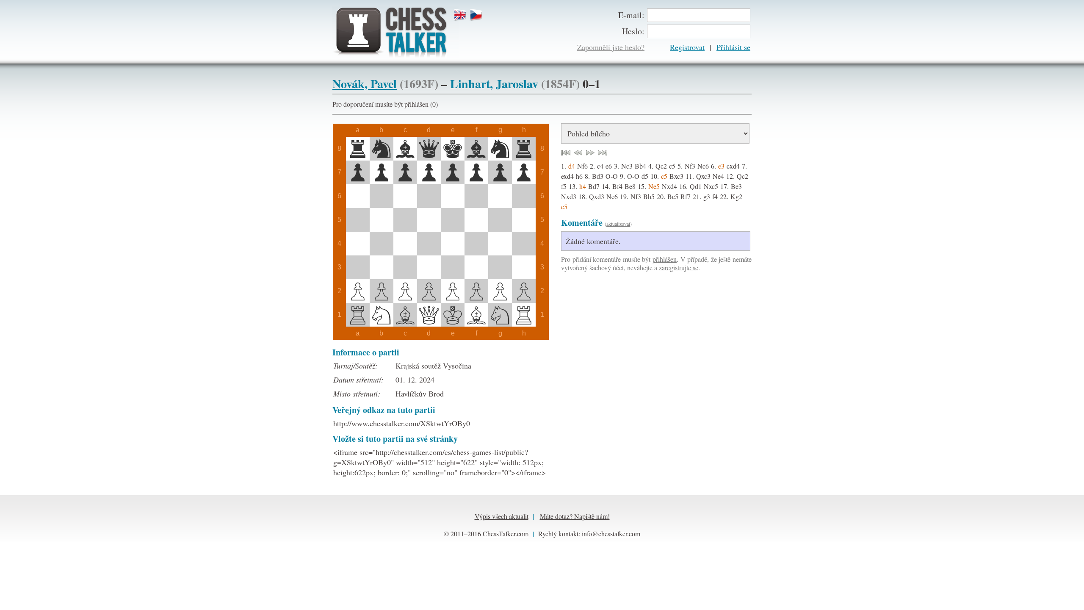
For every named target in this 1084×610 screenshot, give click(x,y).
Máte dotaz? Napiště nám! (575, 516)
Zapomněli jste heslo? (610, 47)
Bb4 (640, 165)
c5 (672, 165)
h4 (582, 186)
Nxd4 (669, 186)
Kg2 (736, 196)
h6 (579, 176)
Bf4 (617, 186)
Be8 (630, 186)
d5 (645, 176)
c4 (600, 165)
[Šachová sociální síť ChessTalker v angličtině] (461, 15)
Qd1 (696, 186)
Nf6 (582, 165)
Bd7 (594, 186)
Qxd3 (596, 196)
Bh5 (649, 196)
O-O (612, 176)
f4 (715, 196)
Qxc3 (703, 176)
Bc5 (672, 196)
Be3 (736, 186)
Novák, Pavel (364, 83)
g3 (706, 196)
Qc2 (661, 165)
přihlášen (665, 259)
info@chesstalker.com (611, 533)
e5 (564, 206)
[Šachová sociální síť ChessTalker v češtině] (477, 15)
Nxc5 (711, 186)
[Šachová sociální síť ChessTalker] (395, 32)
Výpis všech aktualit (501, 516)
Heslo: (633, 31)
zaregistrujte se (678, 267)
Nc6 (703, 165)
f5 (564, 186)
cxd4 (733, 165)
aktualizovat (618, 223)
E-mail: (631, 15)
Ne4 (718, 176)
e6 (609, 165)
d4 (571, 165)
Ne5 (654, 186)
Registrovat (687, 47)
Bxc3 (676, 176)
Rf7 (685, 196)
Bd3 (597, 176)
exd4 (567, 176)
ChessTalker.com (505, 533)
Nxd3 (568, 196)
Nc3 (627, 165)
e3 (721, 165)
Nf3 (690, 165)
